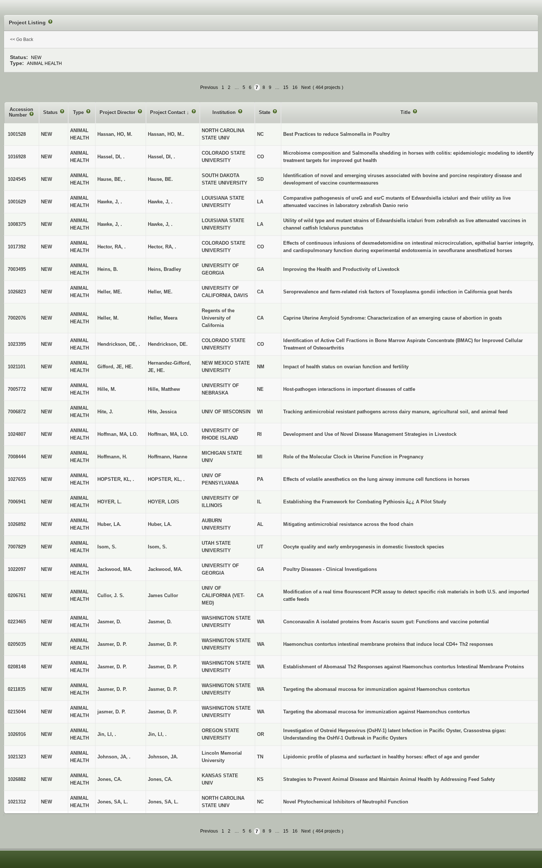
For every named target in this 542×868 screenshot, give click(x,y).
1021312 (17, 802)
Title (406, 112)
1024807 (17, 434)
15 (285, 87)
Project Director (118, 112)
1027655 (17, 479)
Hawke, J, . (160, 201)
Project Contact (168, 112)
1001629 (17, 201)
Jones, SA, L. (163, 802)
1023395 (17, 344)
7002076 (17, 318)
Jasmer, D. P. (162, 644)
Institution (224, 112)
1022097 (17, 569)
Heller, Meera (162, 318)
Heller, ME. (160, 291)
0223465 (17, 621)
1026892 (17, 524)
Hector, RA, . (162, 246)
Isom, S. (157, 547)
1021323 (17, 757)
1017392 (17, 246)
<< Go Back (21, 39)
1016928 (17, 156)
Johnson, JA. (163, 757)
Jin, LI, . (157, 734)
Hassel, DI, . (161, 156)
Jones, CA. (160, 779)
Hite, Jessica (162, 411)
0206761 (17, 595)
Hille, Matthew (164, 389)
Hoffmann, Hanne (167, 456)
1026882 (17, 779)
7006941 (17, 501)
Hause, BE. (160, 179)
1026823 (17, 291)
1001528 (17, 134)
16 (295, 87)
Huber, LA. (160, 524)
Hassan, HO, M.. (166, 134)
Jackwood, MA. (165, 569)
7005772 (17, 389)
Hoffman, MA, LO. (168, 434)
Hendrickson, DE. (168, 344)
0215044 (17, 711)
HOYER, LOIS (163, 501)
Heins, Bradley (164, 269)
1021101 (16, 366)
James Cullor (163, 595)
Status (51, 112)
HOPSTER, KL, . (166, 479)
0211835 (16, 689)
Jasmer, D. (160, 621)
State (265, 112)
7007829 (17, 547)
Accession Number (21, 112)
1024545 (17, 179)
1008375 (17, 224)
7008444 (17, 456)
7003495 (17, 269)
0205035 (17, 644)
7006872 (17, 411)
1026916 (17, 734)
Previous (209, 87)
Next (305, 87)
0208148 (17, 666)
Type (79, 112)
